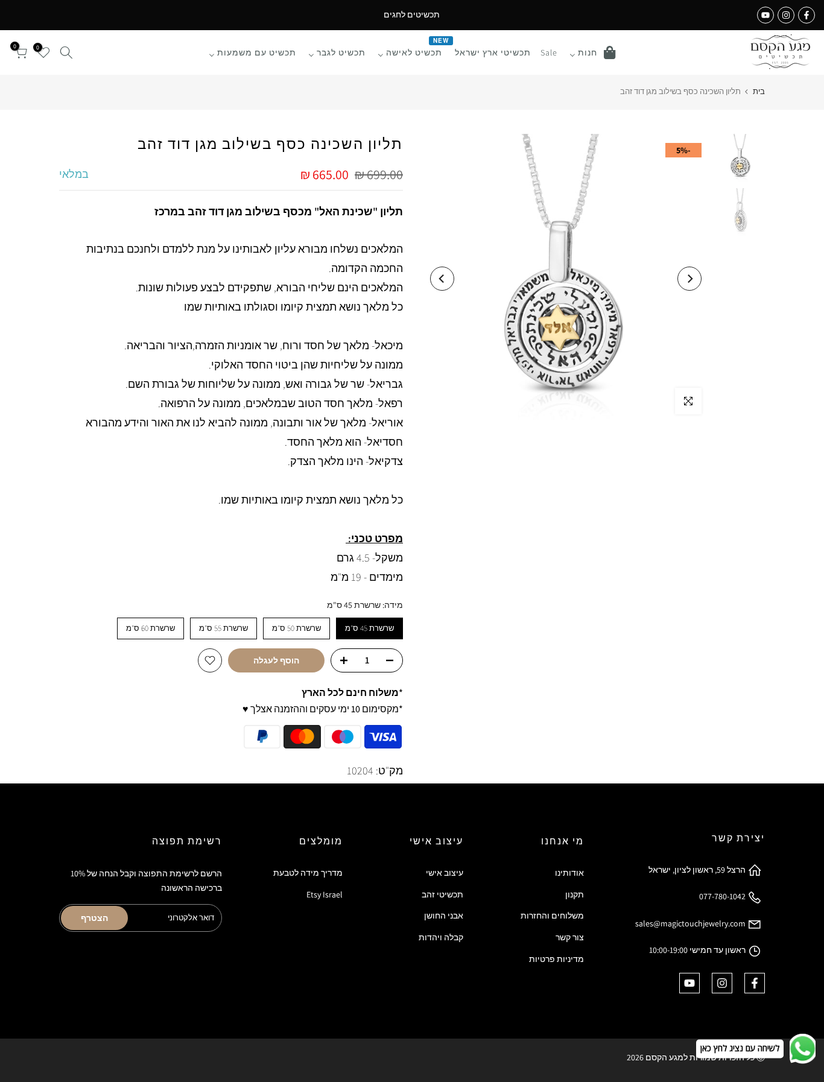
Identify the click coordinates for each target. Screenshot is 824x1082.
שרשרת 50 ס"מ (296, 628)
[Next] (442, 279)
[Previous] (689, 279)
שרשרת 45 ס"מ (369, 628)
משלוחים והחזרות (552, 915)
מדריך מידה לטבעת (308, 872)
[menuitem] (592, 52)
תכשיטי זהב (442, 894)
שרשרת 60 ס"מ (150, 628)
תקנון (574, 894)
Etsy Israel (324, 894)
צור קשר (570, 937)
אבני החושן (443, 915)
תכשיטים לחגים (412, 14)
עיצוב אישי (444, 872)
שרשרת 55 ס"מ (223, 628)
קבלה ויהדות (441, 937)
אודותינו (569, 872)
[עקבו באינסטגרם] (786, 15)
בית (759, 91)
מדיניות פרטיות (556, 959)
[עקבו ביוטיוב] (765, 15)
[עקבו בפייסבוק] (806, 15)
